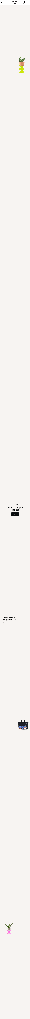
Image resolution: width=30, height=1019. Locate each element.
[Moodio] (15, 2)
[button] (2, 3)
